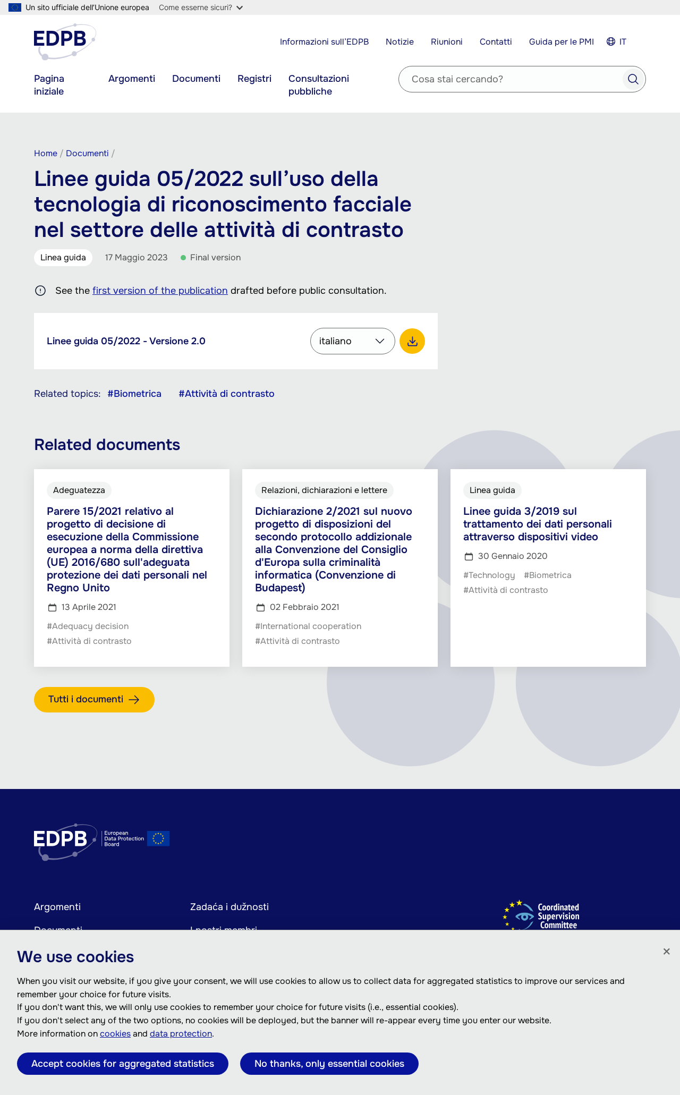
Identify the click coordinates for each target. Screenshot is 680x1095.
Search (633, 79)
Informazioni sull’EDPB (324, 41)
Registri (254, 78)
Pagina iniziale (49, 85)
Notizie (400, 41)
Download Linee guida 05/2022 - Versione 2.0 (412, 341)
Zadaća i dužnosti (229, 907)
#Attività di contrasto (226, 393)
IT (622, 41)
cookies (115, 1033)
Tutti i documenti (85, 699)
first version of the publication (160, 290)
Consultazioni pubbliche (318, 85)
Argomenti (131, 78)
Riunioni (447, 41)
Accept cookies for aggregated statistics (122, 1063)
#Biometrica (134, 393)
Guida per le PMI (561, 41)
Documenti (196, 78)
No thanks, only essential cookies (329, 1063)
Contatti (496, 41)
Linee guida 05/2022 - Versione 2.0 (126, 341)
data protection (181, 1033)
